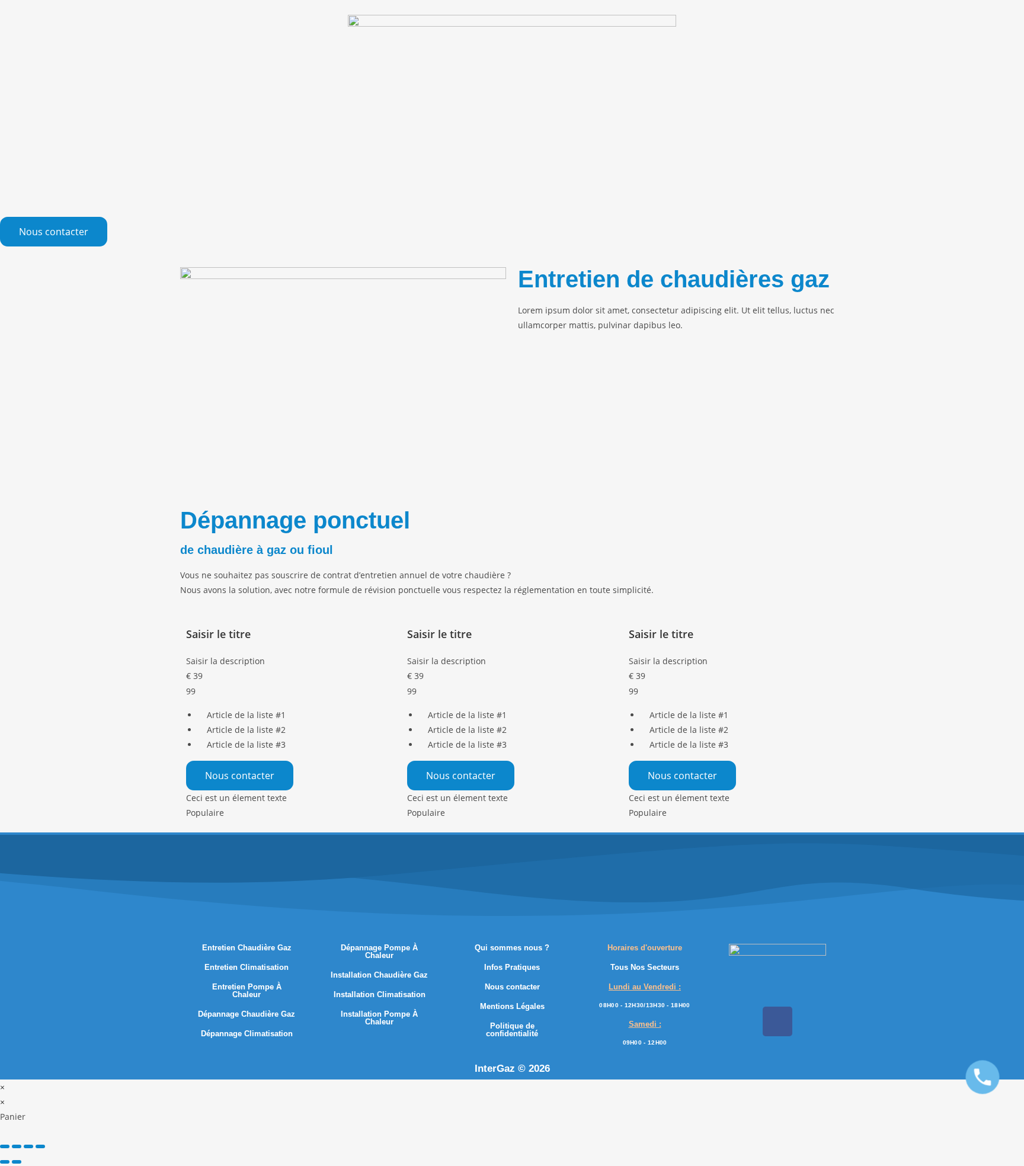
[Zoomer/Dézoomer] (4, 1146)
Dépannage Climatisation (247, 1033)
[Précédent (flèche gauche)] (4, 1162)
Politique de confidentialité (512, 1029)
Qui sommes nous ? (512, 947)
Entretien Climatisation (246, 967)
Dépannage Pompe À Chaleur (379, 951)
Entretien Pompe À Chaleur (246, 990)
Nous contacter (239, 775)
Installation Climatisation (379, 994)
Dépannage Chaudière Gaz (246, 1014)
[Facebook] (777, 1021)
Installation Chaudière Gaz (379, 974)
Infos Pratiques (512, 967)
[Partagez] (28, 1146)
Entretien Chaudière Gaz (247, 947)
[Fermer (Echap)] (40, 1146)
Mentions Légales (512, 1006)
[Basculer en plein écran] (16, 1146)
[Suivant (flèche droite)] (16, 1162)
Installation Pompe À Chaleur (379, 1018)
